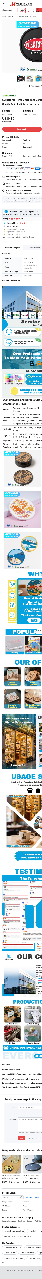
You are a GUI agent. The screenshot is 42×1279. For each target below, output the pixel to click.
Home (4, 16)
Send (21, 1138)
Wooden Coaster (10, 1236)
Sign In (5, 237)
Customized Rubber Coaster (14, 1258)
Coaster (34, 16)
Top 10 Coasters (34, 1258)
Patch (25, 1206)
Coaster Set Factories (33, 1247)
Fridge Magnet (7, 1202)
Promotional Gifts (23, 16)
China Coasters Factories (13, 1247)
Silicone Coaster (25, 1236)
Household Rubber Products (14, 1231)
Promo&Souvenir (28, 1210)
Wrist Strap (6, 1206)
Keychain (26, 1202)
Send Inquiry (22, 129)
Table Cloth (32, 1231)
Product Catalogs (34, 1197)
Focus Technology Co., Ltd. (28, 1270)
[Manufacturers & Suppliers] (21, 4)
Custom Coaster (9, 1253)
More (4, 1262)
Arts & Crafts (12, 16)
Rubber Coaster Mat (27, 1253)
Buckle (4, 1210)
